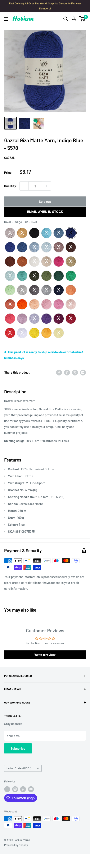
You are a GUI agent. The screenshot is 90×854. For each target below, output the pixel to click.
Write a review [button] (45, 655)
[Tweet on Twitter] (75, 372)
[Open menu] (6, 19)
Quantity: (10, 186)
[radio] (10, 233)
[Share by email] (83, 372)
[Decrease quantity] (24, 186)
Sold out (45, 201)
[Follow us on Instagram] (15, 789)
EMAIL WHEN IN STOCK (45, 211)
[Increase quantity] (46, 186)
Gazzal (9, 158)
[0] (82, 18)
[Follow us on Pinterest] (23, 789)
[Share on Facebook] (59, 372)
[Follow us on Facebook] (7, 789)
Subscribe (18, 748)
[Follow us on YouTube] (31, 789)
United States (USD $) (19, 768)
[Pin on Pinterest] (67, 372)
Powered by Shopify (16, 845)
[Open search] (65, 19)
